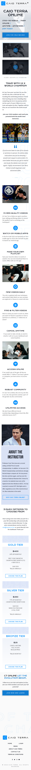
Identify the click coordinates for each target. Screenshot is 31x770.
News (15, 746)
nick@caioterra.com (9, 527)
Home (10, 743)
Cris (17, 177)
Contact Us (15, 751)
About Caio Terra (15, 749)
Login (21, 743)
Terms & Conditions (15, 754)
